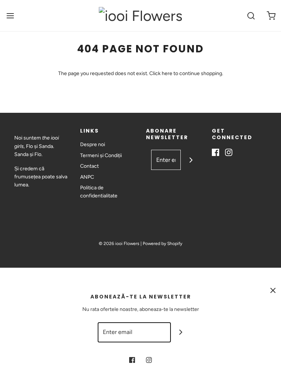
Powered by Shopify (162, 243)
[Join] (191, 160)
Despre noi (92, 144)
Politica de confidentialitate (98, 192)
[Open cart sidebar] (271, 15)
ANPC (87, 177)
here (167, 73)
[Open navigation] (10, 15)
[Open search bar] (251, 15)
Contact (89, 166)
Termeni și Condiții (101, 155)
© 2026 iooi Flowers (119, 243)
